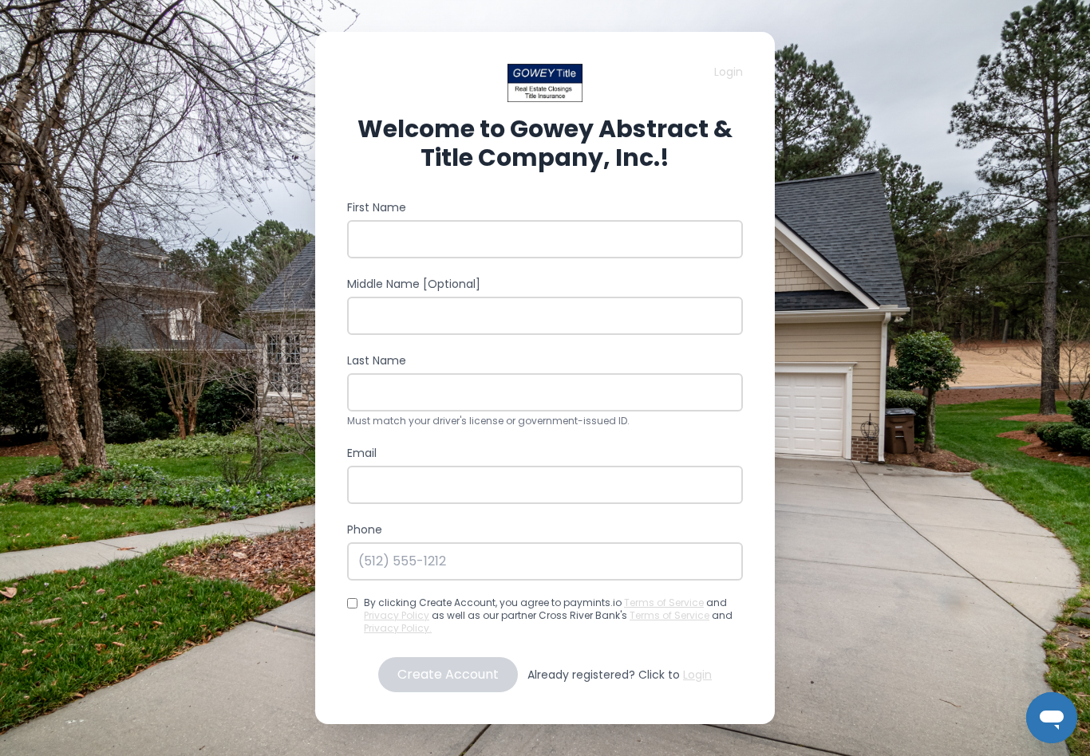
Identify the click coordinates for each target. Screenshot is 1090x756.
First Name (376, 207)
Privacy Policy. (398, 628)
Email (362, 453)
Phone (364, 529)
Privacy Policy (396, 615)
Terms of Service (664, 602)
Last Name (376, 360)
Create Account (448, 674)
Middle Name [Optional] (413, 284)
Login (728, 72)
